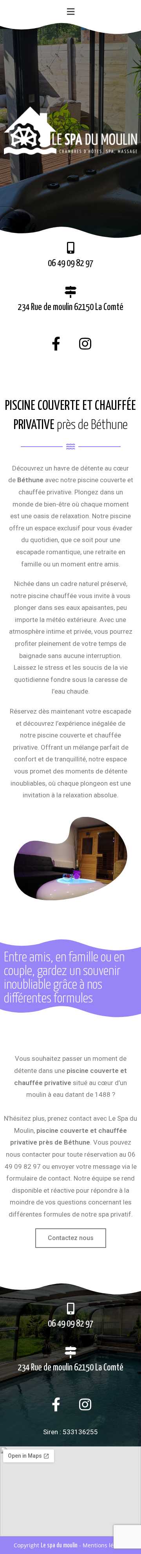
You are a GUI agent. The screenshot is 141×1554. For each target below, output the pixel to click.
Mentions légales (105, 1545)
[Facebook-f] (56, 343)
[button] (70, 11)
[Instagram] (85, 343)
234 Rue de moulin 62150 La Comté (70, 307)
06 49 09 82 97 (70, 263)
